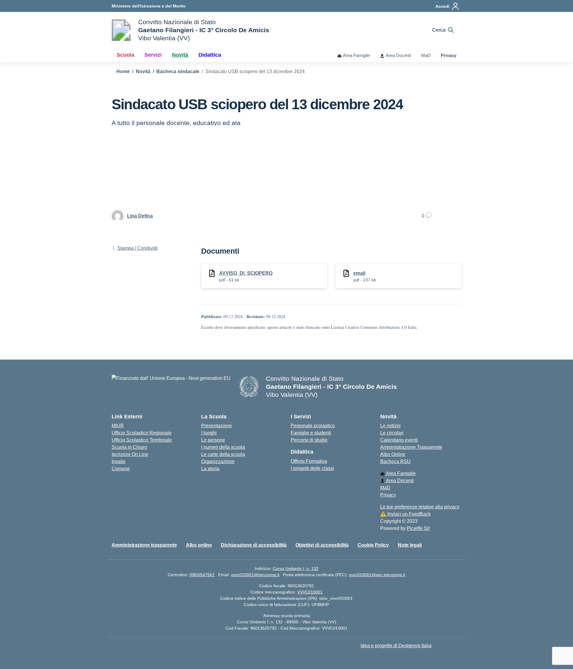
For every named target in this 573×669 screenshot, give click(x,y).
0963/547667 (202, 574)
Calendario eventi (399, 440)
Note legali (410, 545)
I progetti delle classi (312, 468)
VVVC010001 (310, 592)
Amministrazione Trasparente (411, 447)
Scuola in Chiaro (129, 447)
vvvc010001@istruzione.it (255, 574)
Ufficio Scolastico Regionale (142, 432)
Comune (121, 468)
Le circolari (391, 432)
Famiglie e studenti (311, 432)
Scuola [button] (125, 55)
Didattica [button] (209, 55)
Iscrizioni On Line (130, 454)
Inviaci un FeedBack (405, 514)
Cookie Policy (373, 545)
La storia (210, 468)
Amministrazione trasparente (144, 545)
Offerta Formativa (309, 461)
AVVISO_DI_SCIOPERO (245, 273)
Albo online (199, 545)
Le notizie (390, 425)
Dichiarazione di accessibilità (253, 545)
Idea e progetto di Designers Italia (396, 645)
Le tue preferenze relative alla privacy (419, 506)
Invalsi (118, 461)
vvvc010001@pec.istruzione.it (377, 574)
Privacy (448, 55)
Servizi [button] (153, 55)
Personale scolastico (313, 425)
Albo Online (392, 454)
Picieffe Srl (418, 528)
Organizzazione (218, 461)
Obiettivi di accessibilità (322, 545)
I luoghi (209, 432)
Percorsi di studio (309, 440)
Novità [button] (180, 55)
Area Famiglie (356, 55)
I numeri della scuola (223, 447)
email (359, 273)
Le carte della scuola (223, 454)
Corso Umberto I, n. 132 (295, 568)
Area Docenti (397, 55)
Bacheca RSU (395, 461)
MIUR (118, 425)
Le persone (213, 440)
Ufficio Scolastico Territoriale (142, 440)
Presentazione (216, 425)
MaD (426, 55)
